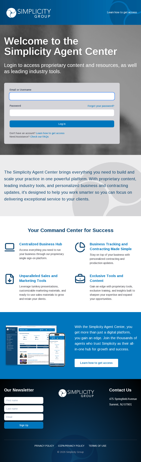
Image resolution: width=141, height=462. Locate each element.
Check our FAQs (39, 136)
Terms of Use (97, 445)
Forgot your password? (101, 106)
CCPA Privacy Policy (71, 445)
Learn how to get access (122, 12)
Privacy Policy (44, 445)
